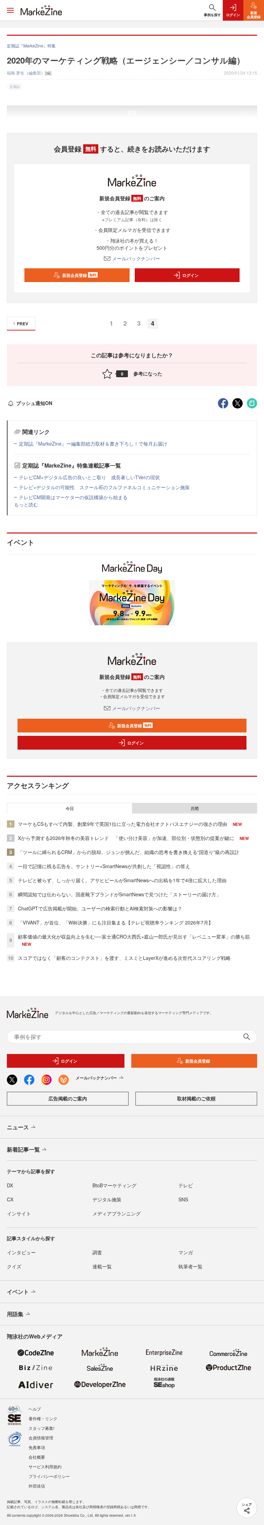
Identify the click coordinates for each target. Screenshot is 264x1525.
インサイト (19, 1213)
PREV (22, 324)
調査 (97, 1252)
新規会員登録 (79, 275)
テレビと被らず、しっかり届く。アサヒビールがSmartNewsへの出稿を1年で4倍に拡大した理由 (122, 880)
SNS (183, 1199)
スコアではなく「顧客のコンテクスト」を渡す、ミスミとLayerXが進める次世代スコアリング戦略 (124, 957)
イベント (18, 1292)
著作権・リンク (43, 1418)
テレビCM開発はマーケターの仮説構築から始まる (73, 497)
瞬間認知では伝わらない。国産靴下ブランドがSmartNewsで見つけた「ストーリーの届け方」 (119, 894)
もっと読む (26, 504)
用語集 (15, 1314)
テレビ (185, 1185)
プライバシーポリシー (49, 1476)
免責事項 (37, 1447)
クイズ (14, 1266)
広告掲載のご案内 (67, 1098)
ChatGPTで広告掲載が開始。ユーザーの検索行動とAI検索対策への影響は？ (100, 908)
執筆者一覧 (190, 1266)
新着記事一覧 (23, 1149)
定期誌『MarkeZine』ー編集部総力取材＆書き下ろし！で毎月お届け (93, 443)
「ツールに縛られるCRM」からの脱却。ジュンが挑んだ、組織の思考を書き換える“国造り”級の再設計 (128, 852)
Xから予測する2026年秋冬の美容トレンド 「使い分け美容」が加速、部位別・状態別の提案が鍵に (126, 837)
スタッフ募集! (41, 1428)
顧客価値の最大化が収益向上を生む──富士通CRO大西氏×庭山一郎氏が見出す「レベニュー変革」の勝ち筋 (134, 936)
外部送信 (37, 1486)
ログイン (190, 275)
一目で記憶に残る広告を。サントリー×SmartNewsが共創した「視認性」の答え (104, 866)
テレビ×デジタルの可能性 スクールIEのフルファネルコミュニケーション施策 (104, 487)
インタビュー (21, 1252)
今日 (70, 808)
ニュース (18, 1127)
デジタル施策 (106, 1199)
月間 (194, 808)
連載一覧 (102, 1266)
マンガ (185, 1252)
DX (10, 1185)
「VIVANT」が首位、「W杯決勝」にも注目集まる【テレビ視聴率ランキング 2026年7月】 (115, 922)
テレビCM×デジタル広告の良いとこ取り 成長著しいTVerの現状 (89, 477)
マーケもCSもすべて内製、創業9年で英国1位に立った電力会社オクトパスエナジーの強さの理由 (122, 823)
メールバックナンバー (136, 258)
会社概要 (37, 1457)
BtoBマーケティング (114, 1185)
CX (10, 1199)
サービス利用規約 (45, 1466)
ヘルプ (35, 1409)
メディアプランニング (116, 1213)
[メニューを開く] (10, 10)
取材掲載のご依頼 (196, 1098)
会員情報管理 (41, 1437)
